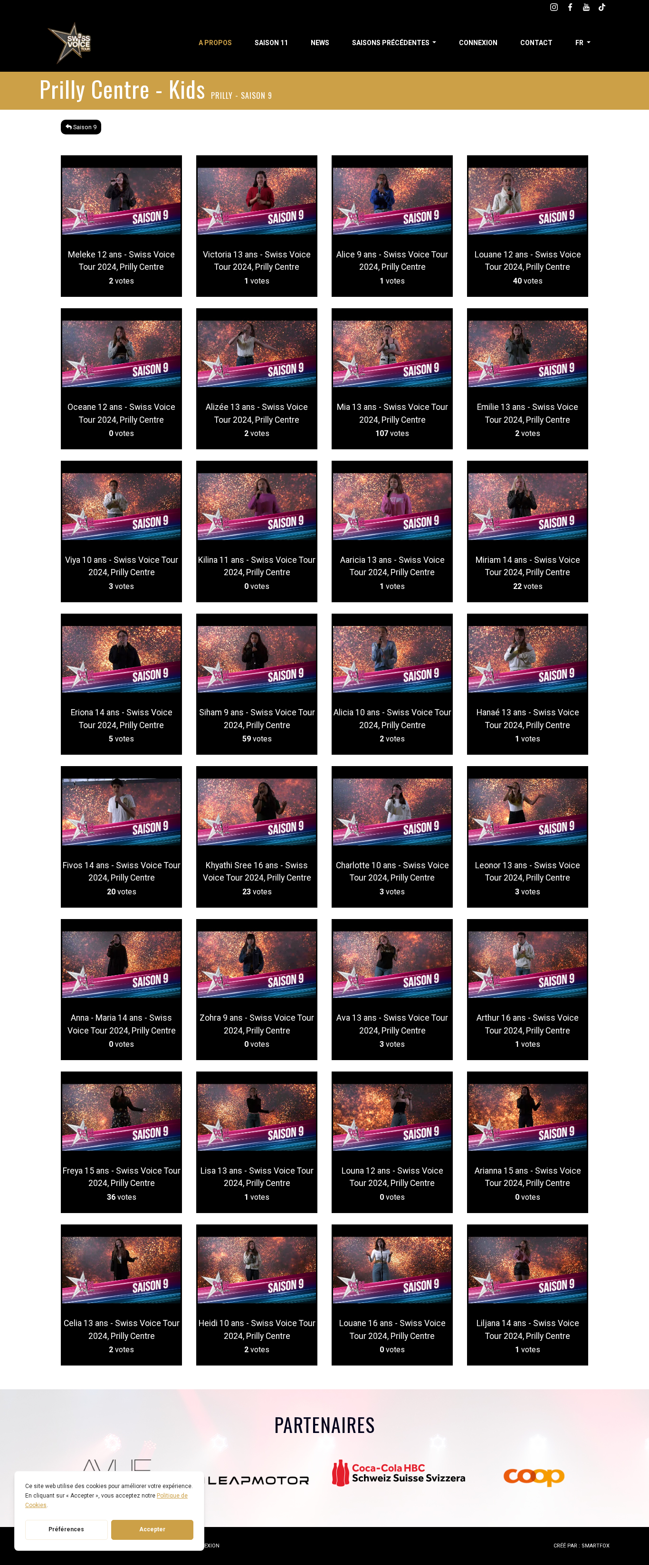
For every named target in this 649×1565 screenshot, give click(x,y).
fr (580, 43)
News (320, 43)
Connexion (478, 43)
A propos (215, 43)
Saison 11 (271, 43)
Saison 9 (84, 127)
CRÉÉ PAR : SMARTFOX (582, 1546)
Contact (536, 43)
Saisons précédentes (391, 43)
